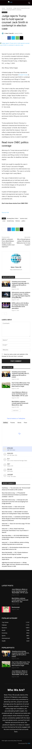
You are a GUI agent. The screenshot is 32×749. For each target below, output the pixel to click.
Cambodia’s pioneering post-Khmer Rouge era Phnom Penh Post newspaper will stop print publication (16, 518)
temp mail (4, 523)
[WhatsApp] (17, 38)
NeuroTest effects (6, 535)
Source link (5, 212)
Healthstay (5, 488)
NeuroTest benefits (7, 552)
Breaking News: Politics (12, 218)
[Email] (21, 38)
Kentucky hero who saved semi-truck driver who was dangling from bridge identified (15, 501)
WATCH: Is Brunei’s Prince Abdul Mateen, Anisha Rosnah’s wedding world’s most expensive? (8, 242)
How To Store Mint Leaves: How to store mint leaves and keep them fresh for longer (21, 384)
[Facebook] (9, 38)
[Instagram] (13, 577)
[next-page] (6, 313)
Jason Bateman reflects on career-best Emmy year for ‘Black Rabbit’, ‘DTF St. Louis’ (20, 393)
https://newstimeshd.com (16, 269)
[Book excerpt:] (6, 609)
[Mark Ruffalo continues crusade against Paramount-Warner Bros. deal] (6, 404)
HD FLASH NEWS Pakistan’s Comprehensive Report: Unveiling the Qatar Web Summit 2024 (15, 537)
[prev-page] (3, 313)
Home (3, 8)
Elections (18, 221)
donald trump (10, 221)
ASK (29, 743)
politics (23, 221)
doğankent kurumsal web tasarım (11, 562)
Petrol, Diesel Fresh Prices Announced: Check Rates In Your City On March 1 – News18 (15, 530)
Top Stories (9, 8)
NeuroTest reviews (7, 506)
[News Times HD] (3, 33)
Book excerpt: (16, 607)
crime (3, 221)
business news (23, 218)
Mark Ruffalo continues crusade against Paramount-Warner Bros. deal (20, 403)
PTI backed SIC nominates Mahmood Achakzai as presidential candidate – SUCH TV (14, 494)
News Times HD (10, 33)
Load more (15, 410)
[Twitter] (13, 38)
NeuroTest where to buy (8, 493)
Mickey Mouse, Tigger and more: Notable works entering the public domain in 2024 (15, 564)
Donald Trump (23, 75)
